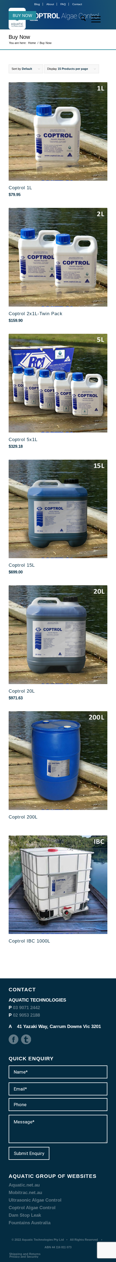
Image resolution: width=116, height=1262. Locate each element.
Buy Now (22, 15)
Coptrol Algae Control (32, 1207)
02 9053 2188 (26, 1015)
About (50, 4)
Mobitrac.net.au (25, 1192)
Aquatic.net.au (24, 1185)
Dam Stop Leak (25, 1215)
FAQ (63, 4)
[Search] (80, 18)
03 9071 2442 (26, 1007)
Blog (37, 4)
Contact (77, 4)
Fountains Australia (29, 1222)
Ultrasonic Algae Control (35, 1200)
